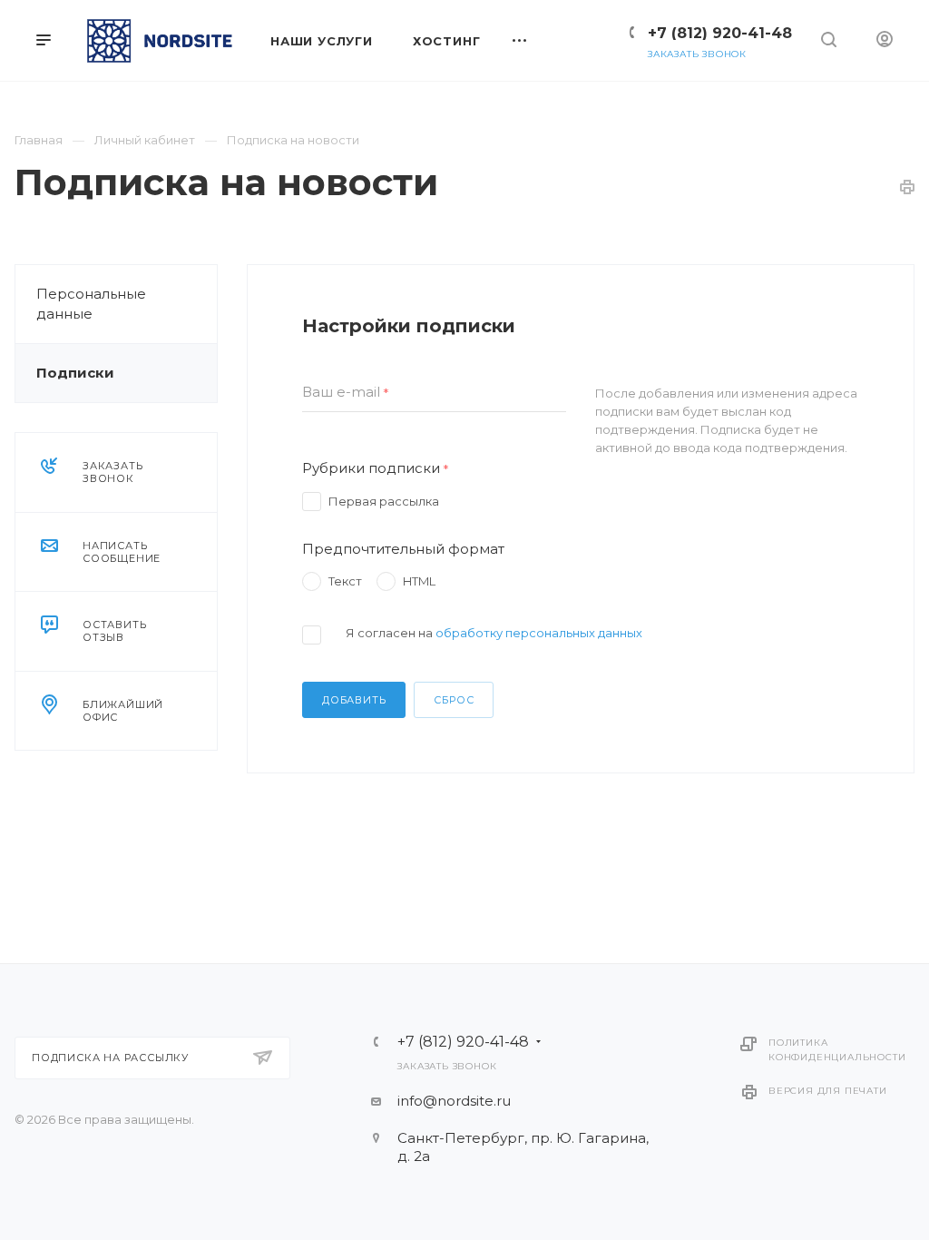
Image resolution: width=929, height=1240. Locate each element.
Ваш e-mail (345, 392)
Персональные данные (91, 303)
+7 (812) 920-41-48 (720, 33)
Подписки (75, 372)
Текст (345, 581)
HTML (419, 581)
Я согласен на (494, 632)
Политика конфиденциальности (836, 1050)
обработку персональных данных (538, 632)
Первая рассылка (383, 501)
